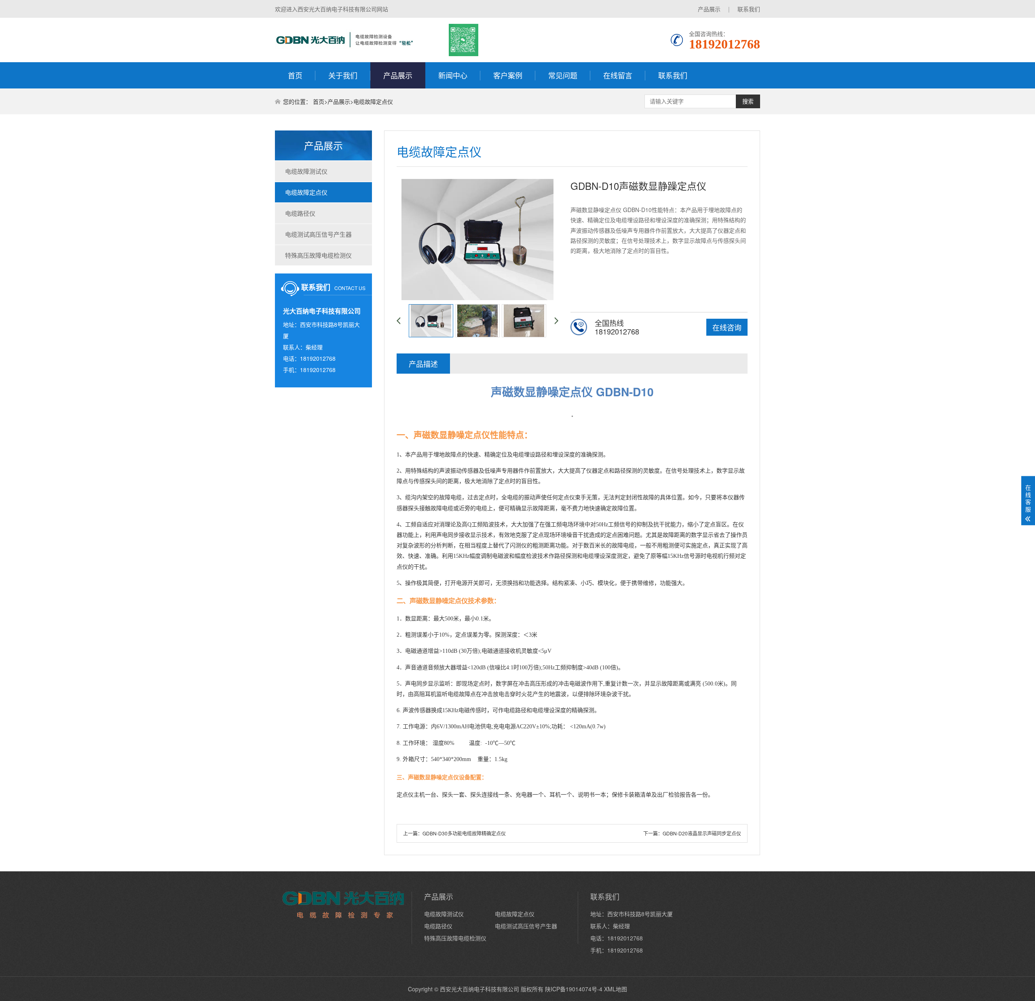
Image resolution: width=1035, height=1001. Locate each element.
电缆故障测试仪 (306, 171)
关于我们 (342, 75)
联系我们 (748, 9)
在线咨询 (726, 327)
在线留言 (617, 75)
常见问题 (562, 75)
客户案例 (507, 75)
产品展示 (709, 9)
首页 (295, 75)
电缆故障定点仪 (373, 101)
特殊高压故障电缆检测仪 (318, 255)
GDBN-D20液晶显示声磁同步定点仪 (702, 833)
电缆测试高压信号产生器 (318, 234)
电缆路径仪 (300, 213)
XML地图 (615, 989)
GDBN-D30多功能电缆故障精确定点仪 (464, 833)
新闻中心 (452, 75)
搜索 (748, 101)
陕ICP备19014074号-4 (573, 989)
